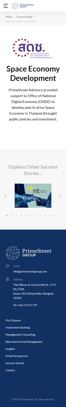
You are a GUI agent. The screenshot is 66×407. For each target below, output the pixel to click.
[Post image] (33, 196)
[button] (6, 215)
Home (9, 16)
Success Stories (25, 16)
